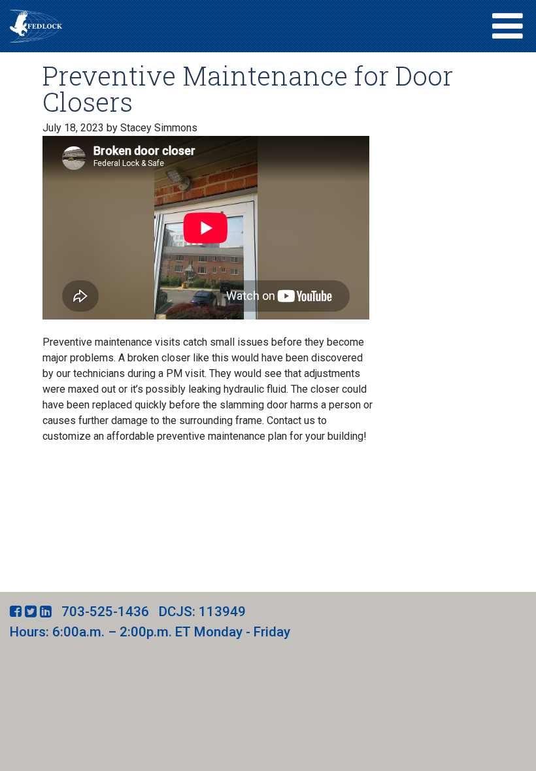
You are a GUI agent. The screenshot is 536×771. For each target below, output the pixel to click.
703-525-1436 (105, 611)
